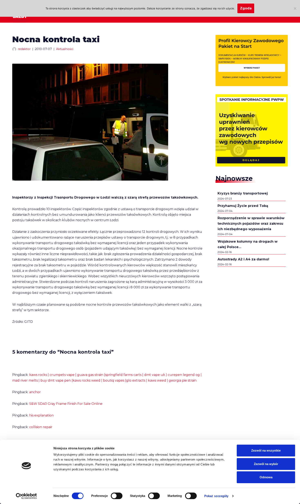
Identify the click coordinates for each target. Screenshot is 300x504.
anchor (35, 392)
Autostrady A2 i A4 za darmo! (243, 259)
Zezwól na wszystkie (266, 450)
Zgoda (246, 8)
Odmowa (266, 477)
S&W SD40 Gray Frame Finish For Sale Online (65, 404)
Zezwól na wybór (266, 464)
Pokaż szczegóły (216, 496)
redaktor (24, 49)
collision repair (40, 427)
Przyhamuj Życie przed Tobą (243, 206)
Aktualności (64, 49)
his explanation (41, 415)
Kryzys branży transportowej (243, 193)
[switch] (116, 496)
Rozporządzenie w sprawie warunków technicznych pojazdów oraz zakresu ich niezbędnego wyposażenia (251, 223)
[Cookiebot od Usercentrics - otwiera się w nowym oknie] (26, 496)
